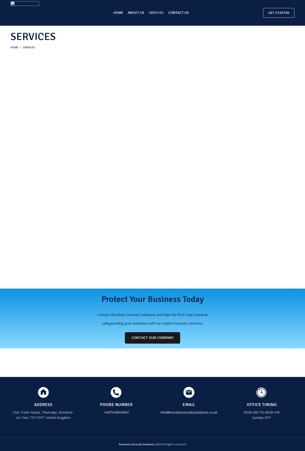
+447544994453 (116, 412)
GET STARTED (278, 12)
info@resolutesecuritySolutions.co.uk (189, 412)
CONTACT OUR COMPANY (152, 337)
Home (14, 47)
